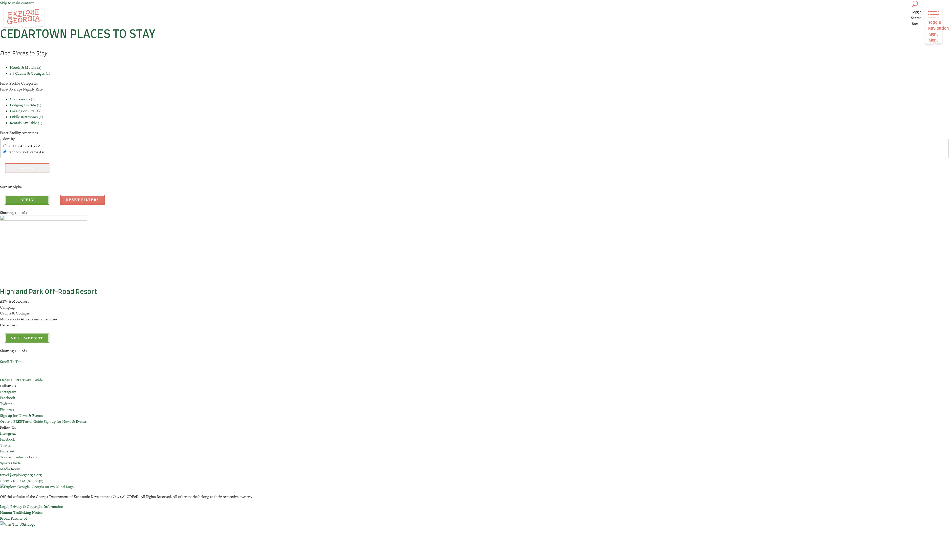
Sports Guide (10, 463)
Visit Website (27, 337)
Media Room (10, 468)
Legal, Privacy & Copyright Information (31, 506)
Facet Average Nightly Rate (21, 89)
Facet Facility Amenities (19, 132)
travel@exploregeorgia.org (21, 474)
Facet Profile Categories (19, 83)
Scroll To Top (11, 361)
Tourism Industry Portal (19, 457)
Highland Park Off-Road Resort (48, 292)
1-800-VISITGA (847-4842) (21, 480)
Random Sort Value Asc (26, 152)
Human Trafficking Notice (21, 512)
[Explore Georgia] (24, 18)
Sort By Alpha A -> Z (23, 146)
